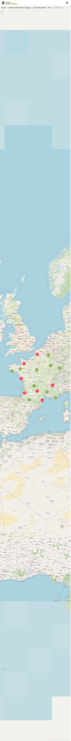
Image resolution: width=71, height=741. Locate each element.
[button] (35, 368)
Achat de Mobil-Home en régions (20, 8)
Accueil (3, 8)
